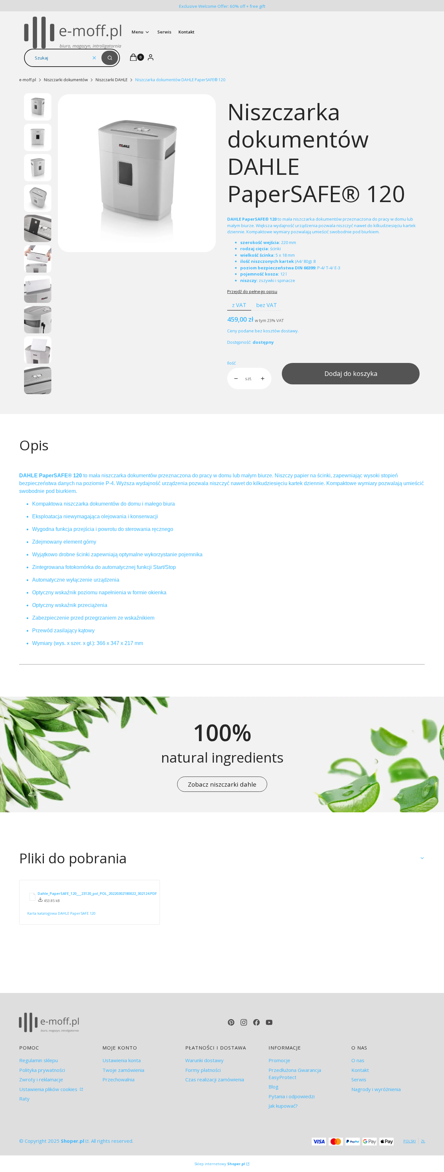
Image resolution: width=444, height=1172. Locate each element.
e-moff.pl (27, 80)
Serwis (358, 1079)
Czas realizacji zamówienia (214, 1079)
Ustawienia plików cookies (49, 1089)
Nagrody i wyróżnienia (376, 1089)
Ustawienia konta (121, 1060)
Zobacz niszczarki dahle (222, 784)
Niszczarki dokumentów (66, 80)
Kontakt (360, 1070)
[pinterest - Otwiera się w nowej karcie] (231, 1022)
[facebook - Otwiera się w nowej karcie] (256, 1022)
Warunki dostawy (204, 1060)
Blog (273, 1086)
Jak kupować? (283, 1105)
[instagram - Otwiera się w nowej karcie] (244, 1022)
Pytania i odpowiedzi (291, 1096)
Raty (24, 1098)
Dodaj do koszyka (350, 373)
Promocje (279, 1060)
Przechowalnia (118, 1079)
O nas (357, 1060)
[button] (109, 58)
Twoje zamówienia (123, 1070)
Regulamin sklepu (38, 1060)
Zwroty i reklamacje (41, 1079)
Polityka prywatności (42, 1070)
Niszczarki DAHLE (111, 80)
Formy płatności (203, 1070)
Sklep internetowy (219, 1163)
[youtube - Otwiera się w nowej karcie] (269, 1022)
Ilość (231, 363)
